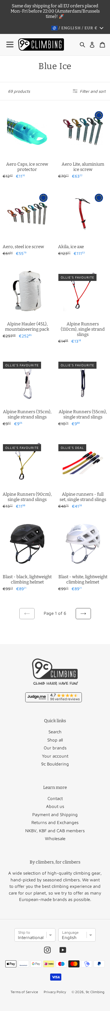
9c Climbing (95, 992)
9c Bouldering (55, 763)
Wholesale (55, 838)
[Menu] (10, 44)
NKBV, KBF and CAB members (55, 830)
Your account (55, 755)
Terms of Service (24, 992)
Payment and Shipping (55, 814)
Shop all (55, 739)
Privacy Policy (55, 992)
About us (55, 806)
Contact (55, 798)
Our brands (55, 747)
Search (55, 731)
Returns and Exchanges (55, 822)
